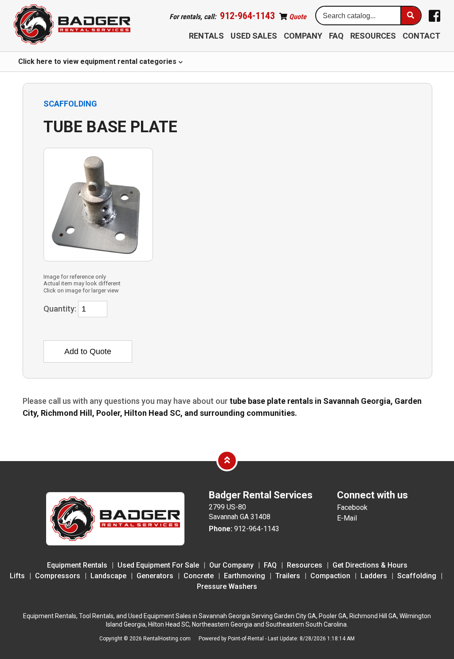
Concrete (199, 576)
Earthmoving (244, 576)
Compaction (330, 576)
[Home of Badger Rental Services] (115, 543)
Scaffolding (416, 576)
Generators (155, 576)
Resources (373, 35)
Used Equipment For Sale (158, 565)
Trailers (287, 576)
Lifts (17, 576)
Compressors (57, 576)
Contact (421, 35)
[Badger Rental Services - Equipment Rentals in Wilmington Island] (72, 25)
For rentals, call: (222, 16)
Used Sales (254, 35)
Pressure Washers (227, 586)
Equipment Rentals (77, 565)
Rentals (206, 35)
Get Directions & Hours (370, 565)
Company (303, 35)
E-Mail (347, 518)
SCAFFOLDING (70, 103)
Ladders (373, 576)
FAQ (336, 35)
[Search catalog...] (410, 15)
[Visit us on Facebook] (434, 16)
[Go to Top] (227, 460)
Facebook (352, 507)
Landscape (108, 576)
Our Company (231, 565)
